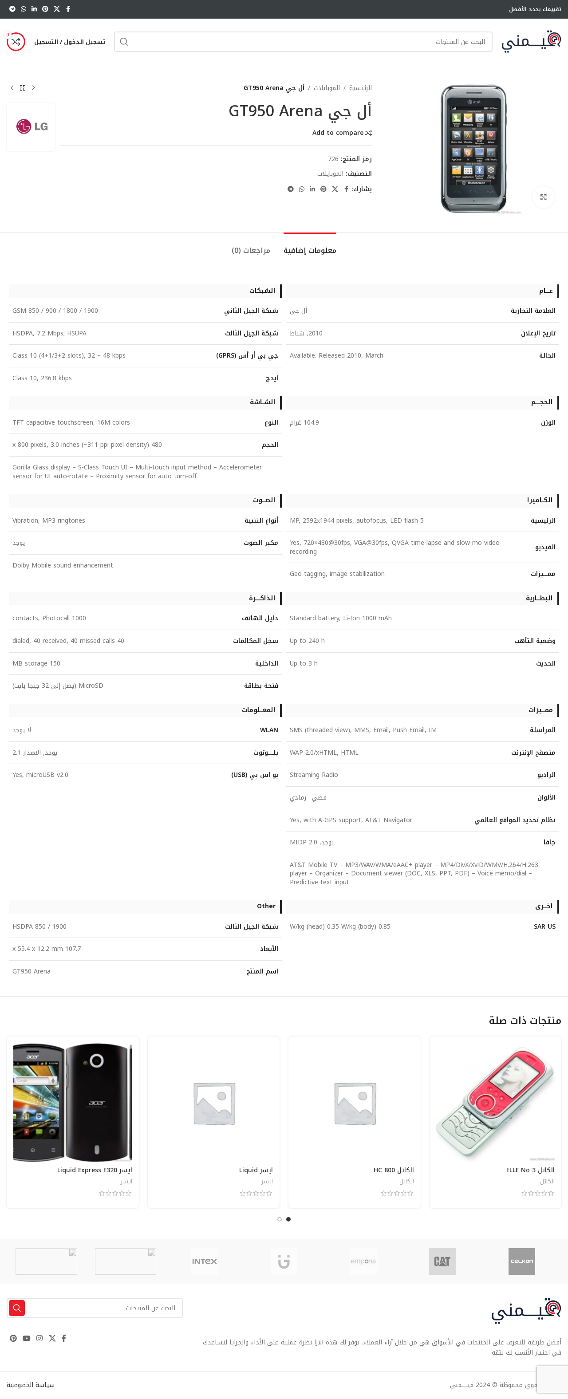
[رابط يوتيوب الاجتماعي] (26, 1338)
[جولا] (126, 1261)
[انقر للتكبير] (543, 197)
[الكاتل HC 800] (354, 1102)
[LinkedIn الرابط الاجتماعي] (34, 9)
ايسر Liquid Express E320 (94, 1170)
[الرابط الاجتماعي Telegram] (12, 9)
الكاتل (547, 1181)
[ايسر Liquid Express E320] (72, 1102)
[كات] (442, 1261)
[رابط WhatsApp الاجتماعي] (23, 9)
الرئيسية (360, 88)
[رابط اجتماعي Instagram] (40, 1338)
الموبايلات (327, 88)
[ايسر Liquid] (213, 1102)
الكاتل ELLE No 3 (530, 1170)
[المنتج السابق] (33, 88)
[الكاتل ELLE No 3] (495, 1102)
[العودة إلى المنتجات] (22, 88)
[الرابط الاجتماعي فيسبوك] (68, 9)
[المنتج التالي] (12, 88)
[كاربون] (46, 1261)
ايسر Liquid (256, 1170)
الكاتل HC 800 (394, 1170)
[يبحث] (124, 42)
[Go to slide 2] (279, 1219)
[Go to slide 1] (288, 1219)
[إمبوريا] (363, 1261)
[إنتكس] (205, 1261)
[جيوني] (284, 1261)
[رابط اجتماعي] (57, 9)
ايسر (267, 1181)
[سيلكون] (521, 1261)
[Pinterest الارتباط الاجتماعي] (45, 9)
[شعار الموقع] (531, 41)
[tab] (310, 246)
